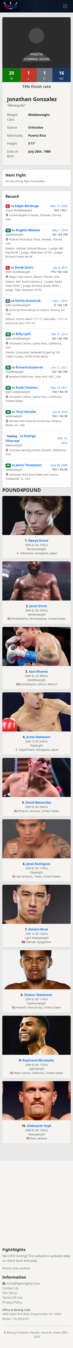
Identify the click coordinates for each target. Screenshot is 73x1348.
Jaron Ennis (38, 606)
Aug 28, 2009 (59, 465)
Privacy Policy (12, 1302)
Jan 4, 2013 (60, 267)
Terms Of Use (12, 1297)
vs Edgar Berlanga (25, 206)
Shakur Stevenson (38, 995)
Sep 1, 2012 (60, 301)
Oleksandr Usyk (39, 1126)
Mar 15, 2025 (59, 206)
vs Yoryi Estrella (24, 412)
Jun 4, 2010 (60, 412)
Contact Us (10, 1288)
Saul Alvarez (38, 671)
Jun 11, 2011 (60, 367)
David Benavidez (38, 802)
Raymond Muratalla (38, 1060)
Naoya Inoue (38, 540)
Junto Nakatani (38, 737)
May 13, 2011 (59, 387)
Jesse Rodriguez (38, 864)
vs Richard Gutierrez (27, 367)
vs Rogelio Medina (26, 230)
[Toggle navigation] (65, 6)
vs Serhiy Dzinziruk (26, 300)
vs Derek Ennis (22, 267)
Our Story (9, 1293)
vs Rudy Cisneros (25, 387)
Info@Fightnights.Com (23, 1283)
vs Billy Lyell (21, 334)
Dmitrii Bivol (38, 929)
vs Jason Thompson (27, 465)
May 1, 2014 (60, 230)
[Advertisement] (36, 1208)
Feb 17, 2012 (59, 334)
